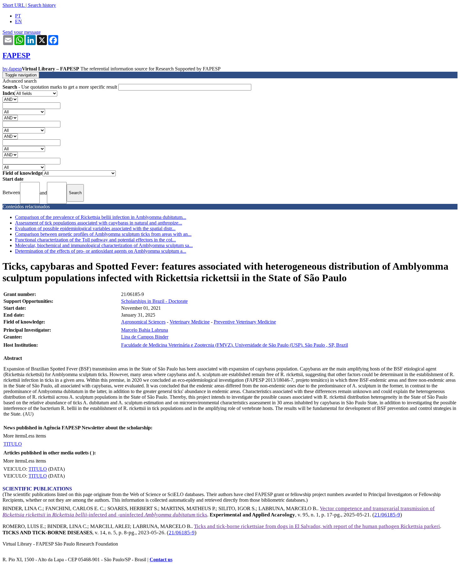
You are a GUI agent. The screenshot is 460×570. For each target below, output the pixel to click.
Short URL (13, 5)
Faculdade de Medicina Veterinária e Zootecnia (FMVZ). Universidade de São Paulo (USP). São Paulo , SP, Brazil (234, 345)
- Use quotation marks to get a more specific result (60, 87)
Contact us (161, 559)
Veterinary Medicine (190, 321)
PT (18, 15)
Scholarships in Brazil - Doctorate (154, 301)
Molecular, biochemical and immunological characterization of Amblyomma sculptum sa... (104, 245)
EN (18, 21)
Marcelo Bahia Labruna (144, 330)
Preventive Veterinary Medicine (245, 321)
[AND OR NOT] (10, 99)
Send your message (22, 32)
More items (14, 435)
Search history (42, 5)
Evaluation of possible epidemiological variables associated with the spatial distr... (95, 228)
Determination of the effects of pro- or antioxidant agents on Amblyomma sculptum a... (100, 251)
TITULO (12, 444)
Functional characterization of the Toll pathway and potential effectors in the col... (95, 239)
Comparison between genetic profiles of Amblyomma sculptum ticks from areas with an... (103, 234)
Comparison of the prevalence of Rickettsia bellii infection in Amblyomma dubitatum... (100, 217)
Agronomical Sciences (143, 321)
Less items (35, 435)
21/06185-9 (387, 515)
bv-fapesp (12, 68)
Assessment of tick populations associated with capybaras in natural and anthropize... (98, 222)
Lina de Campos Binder (144, 336)
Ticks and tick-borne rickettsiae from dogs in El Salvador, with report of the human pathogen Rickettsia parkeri (317, 526)
